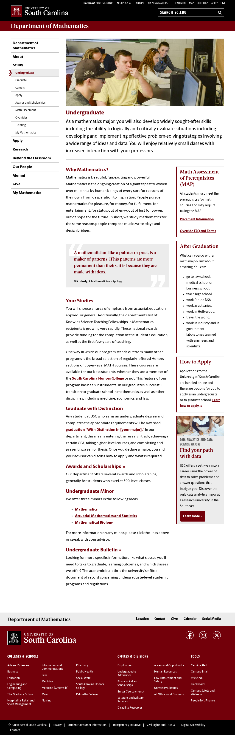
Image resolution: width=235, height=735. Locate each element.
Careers (20, 88)
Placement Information (197, 219)
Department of (50, 26)
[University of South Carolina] (41, 638)
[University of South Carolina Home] (39, 12)
